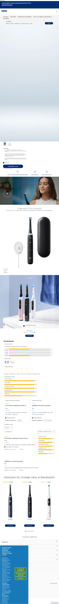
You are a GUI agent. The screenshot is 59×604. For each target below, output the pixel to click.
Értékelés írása (29, 335)
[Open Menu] (57, 11)
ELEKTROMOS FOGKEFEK (24, 17)
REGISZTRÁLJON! (7, 5)
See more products (30, 531)
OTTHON (5, 17)
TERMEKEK (13, 17)
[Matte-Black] (5, 143)
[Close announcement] (56, 3)
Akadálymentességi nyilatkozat (10, 581)
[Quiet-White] (10, 143)
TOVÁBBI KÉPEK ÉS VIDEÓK (30, 325)
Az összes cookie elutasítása (20, 574)
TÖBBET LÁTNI (6, 162)
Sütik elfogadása (54, 602)
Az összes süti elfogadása (20, 569)
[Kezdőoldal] (4, 11)
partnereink (4, 560)
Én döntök (20, 578)
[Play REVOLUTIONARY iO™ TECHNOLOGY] (7, 193)
